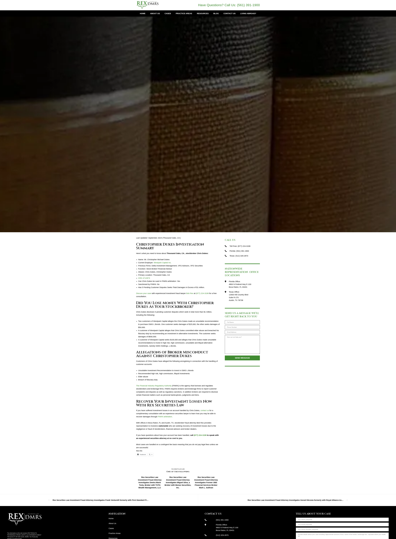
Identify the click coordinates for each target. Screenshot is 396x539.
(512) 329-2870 (241, 256)
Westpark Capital (198, 112)
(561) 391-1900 (248, 5)
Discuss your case (143, 293)
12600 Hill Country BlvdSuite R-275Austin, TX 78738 (238, 297)
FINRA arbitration (165, 417)
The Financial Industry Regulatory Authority (154, 386)
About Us (112, 523)
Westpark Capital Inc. (162, 263)
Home (111, 518)
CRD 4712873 (144, 278)
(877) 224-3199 (202, 293)
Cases (111, 528)
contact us (204, 410)
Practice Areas (115, 533)
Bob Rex (189, 293)
